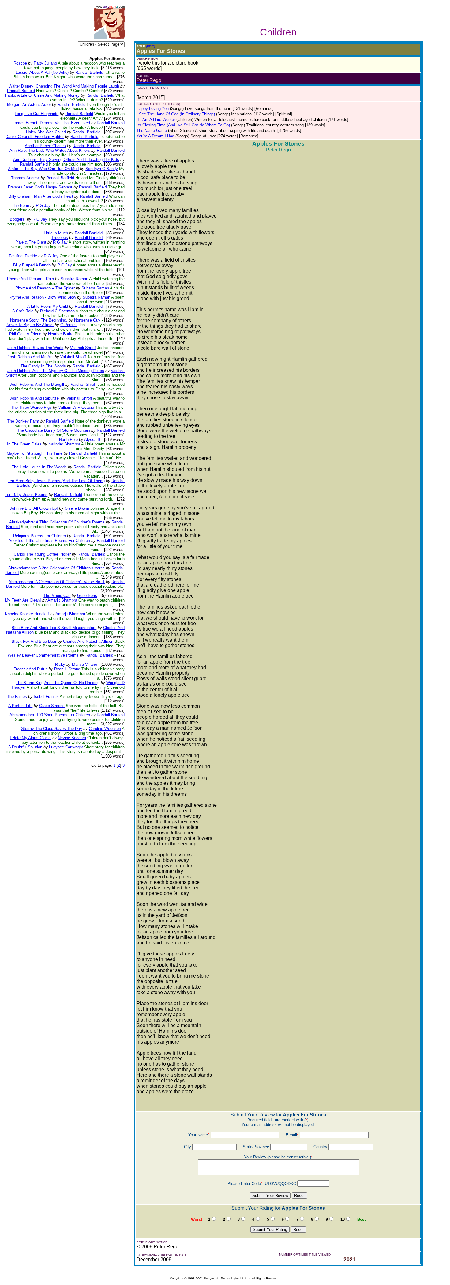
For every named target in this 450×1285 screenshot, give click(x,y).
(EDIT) (150, 46)
